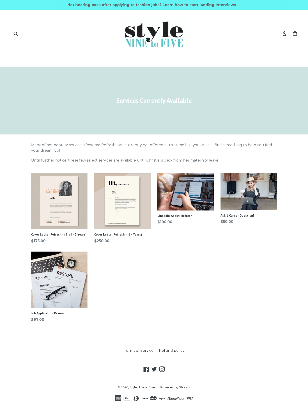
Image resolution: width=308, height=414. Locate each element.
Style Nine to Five (142, 387)
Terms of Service (139, 350)
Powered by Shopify (175, 387)
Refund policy (171, 350)
